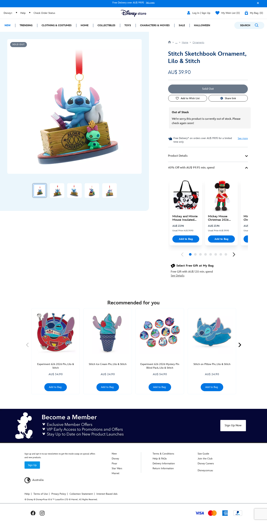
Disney (115, 458)
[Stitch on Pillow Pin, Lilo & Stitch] (212, 332)
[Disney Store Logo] (133, 13)
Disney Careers (206, 463)
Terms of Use (40, 493)
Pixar (114, 463)
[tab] (208, 156)
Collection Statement (81, 493)
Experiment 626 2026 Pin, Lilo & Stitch (55, 366)
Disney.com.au (205, 470)
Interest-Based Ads (107, 493)
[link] (182, 254)
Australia (38, 480)
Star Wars (117, 468)
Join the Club (205, 458)
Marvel (115, 473)
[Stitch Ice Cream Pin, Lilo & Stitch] (107, 332)
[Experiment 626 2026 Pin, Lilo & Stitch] (55, 332)
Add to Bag (186, 239)
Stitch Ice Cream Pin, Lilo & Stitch (108, 364)
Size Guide (203, 453)
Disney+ (8, 13)
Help (23, 13)
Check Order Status (44, 13)
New (114, 453)
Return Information (163, 468)
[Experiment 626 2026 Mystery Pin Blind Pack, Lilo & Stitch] (160, 332)
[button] (257, 4)
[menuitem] (7, 25)
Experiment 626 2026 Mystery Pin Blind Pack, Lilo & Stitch (159, 366)
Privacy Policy (58, 493)
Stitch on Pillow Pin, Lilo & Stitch (211, 364)
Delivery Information (164, 463)
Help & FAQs (160, 458)
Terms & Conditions (163, 453)
